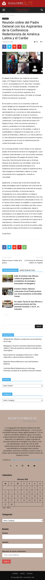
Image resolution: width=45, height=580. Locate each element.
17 (29, 496)
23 (24, 500)
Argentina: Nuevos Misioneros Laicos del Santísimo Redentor (20, 363)
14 (11, 496)
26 (40, 500)
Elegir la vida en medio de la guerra (12, 261)
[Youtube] (34, 466)
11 (35, 492)
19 (40, 496)
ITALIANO (30, 573)
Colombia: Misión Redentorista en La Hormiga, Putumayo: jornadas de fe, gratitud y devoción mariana (22, 369)
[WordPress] (28, 466)
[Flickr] (16, 466)
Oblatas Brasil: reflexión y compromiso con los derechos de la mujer (22, 340)
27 (5, 504)
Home (4, 15)
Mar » (9, 508)
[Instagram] (22, 466)
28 (11, 504)
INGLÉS (22, 573)
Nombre (5, 533)
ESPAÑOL (15, 573)
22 (18, 500)
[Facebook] (11, 466)
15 (18, 496)
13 (5, 496)
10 (29, 492)
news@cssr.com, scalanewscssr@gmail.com (26, 460)
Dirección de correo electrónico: (14, 551)
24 (29, 500)
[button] (42, 10)
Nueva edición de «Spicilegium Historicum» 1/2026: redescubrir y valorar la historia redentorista (20, 356)
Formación (11, 15)
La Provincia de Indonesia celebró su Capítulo (33, 261)
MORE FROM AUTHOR (27, 270)
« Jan (4, 508)
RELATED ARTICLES (10, 270)
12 (40, 492)
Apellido (5, 542)
